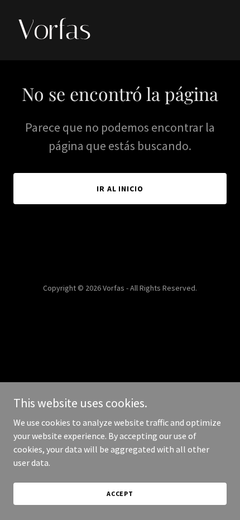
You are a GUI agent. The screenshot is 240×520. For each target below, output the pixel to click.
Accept (120, 493)
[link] (120, 35)
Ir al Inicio (120, 189)
